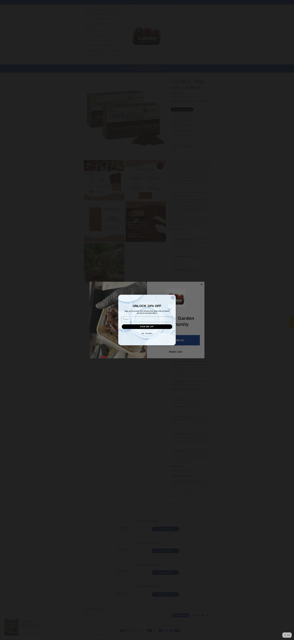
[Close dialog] (173, 297)
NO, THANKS (147, 333)
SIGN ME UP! (147, 327)
